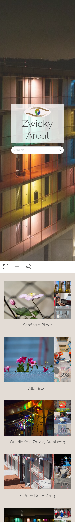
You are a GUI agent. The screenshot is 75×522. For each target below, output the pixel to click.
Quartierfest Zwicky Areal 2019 (37, 442)
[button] (37, 513)
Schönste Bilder (37, 325)
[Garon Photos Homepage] (37, 111)
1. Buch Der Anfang (37, 495)
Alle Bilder (37, 388)
